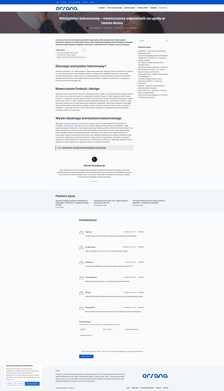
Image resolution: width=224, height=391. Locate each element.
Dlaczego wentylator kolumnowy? (68, 53)
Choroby (101, 8)
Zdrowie (153, 8)
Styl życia (124, 28)
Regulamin (63, 2)
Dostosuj (10, 383)
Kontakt (92, 2)
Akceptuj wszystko (32, 383)
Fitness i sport (142, 8)
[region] (23, 375)
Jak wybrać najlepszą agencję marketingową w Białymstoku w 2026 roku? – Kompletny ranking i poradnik (153, 58)
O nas (57, 2)
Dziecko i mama (129, 8)
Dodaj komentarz (86, 335)
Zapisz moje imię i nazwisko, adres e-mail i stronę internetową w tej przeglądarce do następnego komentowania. (112, 351)
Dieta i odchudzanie (114, 8)
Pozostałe (163, 8)
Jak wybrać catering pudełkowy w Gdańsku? (153, 67)
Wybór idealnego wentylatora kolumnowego (71, 57)
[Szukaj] (167, 2)
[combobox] (151, 40)
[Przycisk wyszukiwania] (166, 40)
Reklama (85, 2)
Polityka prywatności (75, 2)
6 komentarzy (133, 28)
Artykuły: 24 (94, 181)
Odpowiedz (141, 232)
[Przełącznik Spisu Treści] (83, 50)
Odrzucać (19, 383)
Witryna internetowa (131, 329)
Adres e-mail (107, 329)
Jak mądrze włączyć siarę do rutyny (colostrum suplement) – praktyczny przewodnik (150, 81)
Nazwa (83, 329)
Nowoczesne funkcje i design (67, 55)
